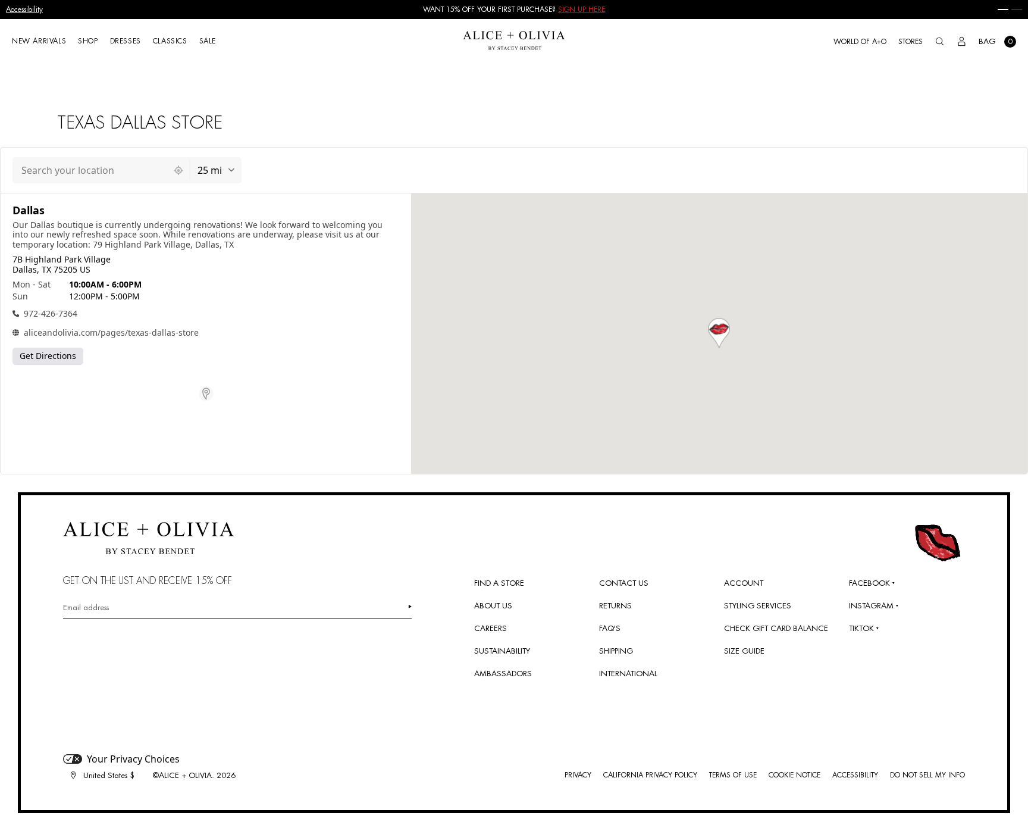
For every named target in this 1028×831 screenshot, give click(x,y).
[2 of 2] (1016, 9)
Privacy (578, 775)
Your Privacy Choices (133, 759)
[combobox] (90, 170)
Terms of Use (733, 775)
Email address (86, 607)
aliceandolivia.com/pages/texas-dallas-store (111, 332)
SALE (207, 41)
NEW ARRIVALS (39, 41)
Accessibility (24, 9)
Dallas (28, 210)
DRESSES (125, 41)
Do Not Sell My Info (927, 775)
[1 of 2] (1003, 9)
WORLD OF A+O (859, 41)
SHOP (88, 41)
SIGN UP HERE (581, 9)
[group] (514, 9)
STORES (910, 41)
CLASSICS (170, 41)
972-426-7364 (50, 313)
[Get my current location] (178, 170)
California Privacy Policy (650, 775)
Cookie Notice (794, 775)
